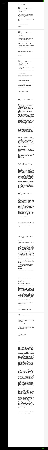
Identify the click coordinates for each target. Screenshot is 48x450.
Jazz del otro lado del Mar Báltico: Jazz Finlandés (25, 63)
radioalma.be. (32, 307)
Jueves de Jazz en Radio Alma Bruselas (6, 0)
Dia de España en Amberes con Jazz (25, 194)
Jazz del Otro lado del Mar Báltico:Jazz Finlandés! (25, 34)
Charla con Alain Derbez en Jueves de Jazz (25, 236)
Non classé (19, 7)
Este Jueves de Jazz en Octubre (24, 279)
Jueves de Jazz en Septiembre (23, 335)
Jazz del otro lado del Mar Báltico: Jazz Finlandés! (25, 10)
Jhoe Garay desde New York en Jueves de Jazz (25, 164)
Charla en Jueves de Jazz (25, 315)
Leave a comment (23, 12)
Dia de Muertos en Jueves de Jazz (25, 100)
